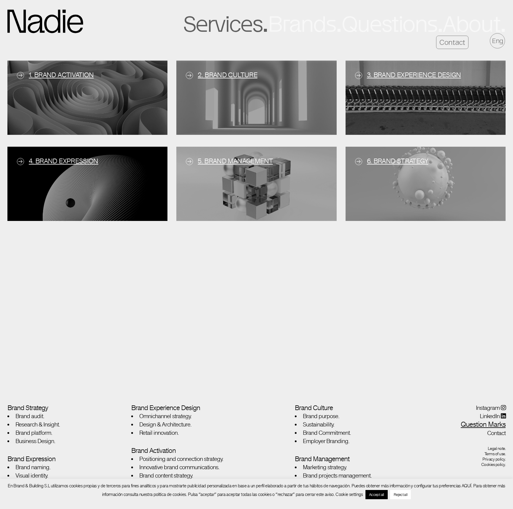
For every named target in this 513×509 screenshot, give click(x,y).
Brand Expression (31, 459)
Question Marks (483, 424)
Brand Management (322, 459)
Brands (302, 23)
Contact (452, 42)
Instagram (488, 407)
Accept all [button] (376, 494)
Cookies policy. (493, 464)
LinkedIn (490, 416)
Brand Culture (314, 408)
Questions (389, 23)
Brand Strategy (27, 408)
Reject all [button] (401, 494)
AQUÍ (466, 485)
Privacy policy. (494, 459)
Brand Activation (153, 450)
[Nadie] (45, 21)
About (471, 23)
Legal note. (497, 448)
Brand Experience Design (165, 408)
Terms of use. (495, 453)
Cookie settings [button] (349, 494)
